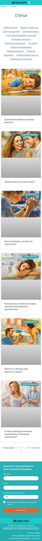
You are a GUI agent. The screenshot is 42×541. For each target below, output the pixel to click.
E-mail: (5, 483)
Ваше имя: (7, 474)
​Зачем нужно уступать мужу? (19, 182)
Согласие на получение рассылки (20, 538)
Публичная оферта (34, 533)
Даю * (22, 503)
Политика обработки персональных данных (26, 536)
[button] (19, 2)
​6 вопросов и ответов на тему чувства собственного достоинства (20, 307)
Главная (3, 6)
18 (28, 448)
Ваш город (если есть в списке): (14, 493)
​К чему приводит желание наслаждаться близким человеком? (18, 434)
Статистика (36, 538)
